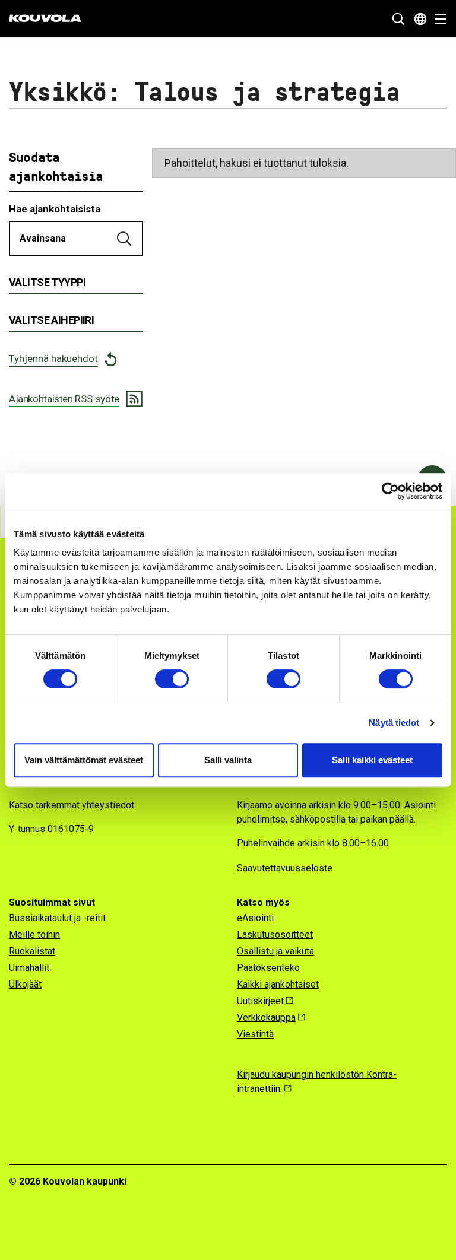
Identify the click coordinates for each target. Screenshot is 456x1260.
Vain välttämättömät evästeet (83, 760)
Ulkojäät (25, 984)
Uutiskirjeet (260, 1001)
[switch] (172, 678)
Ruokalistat (32, 951)
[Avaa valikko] (437, 19)
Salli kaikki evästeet (372, 760)
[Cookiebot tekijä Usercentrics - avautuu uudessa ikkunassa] (390, 491)
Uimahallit (29, 967)
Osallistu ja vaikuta (275, 951)
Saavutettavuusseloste (284, 868)
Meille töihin (34, 934)
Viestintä (255, 1034)
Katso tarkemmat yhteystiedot (71, 805)
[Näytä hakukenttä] (398, 19)
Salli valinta (228, 760)
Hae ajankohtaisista (54, 209)
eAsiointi (255, 917)
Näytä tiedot (394, 723)
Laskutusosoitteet (275, 934)
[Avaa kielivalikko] (420, 19)
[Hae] (125, 238)
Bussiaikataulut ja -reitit (57, 917)
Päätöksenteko (268, 967)
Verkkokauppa (266, 1017)
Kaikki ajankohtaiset (278, 984)
